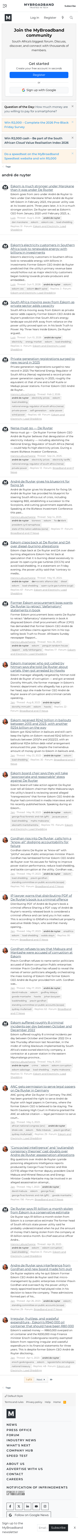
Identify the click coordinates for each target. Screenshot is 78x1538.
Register (39, 75)
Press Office (19, 1430)
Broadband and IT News (25, 533)
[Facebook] (10, 1506)
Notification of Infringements (37, 1487)
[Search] (71, 17)
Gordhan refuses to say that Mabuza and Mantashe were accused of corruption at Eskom (42, 952)
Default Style (15, 1395)
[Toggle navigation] (4, 5)
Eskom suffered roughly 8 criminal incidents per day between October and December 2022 (41, 1026)
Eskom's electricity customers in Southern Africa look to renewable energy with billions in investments (43, 248)
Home (57, 1401)
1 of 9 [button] (29, 1379)
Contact (15, 1474)
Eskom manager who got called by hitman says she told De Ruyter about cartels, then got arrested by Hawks (39, 667)
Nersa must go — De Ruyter (32, 428)
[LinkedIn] (27, 1506)
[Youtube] (36, 1506)
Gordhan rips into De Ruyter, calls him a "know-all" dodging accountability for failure (41, 842)
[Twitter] (18, 1506)
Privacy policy (34, 1401)
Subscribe (58, 1527)
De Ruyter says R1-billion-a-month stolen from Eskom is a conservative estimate (42, 1210)
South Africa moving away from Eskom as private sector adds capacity (42, 304)
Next (40, 1379)
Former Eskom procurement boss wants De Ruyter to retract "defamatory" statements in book (42, 606)
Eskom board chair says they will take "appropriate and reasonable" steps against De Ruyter (39, 776)
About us (16, 1464)
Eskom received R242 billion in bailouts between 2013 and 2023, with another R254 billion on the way (41, 723)
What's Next (19, 1445)
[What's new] (63, 17)
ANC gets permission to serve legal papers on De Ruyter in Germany (43, 1088)
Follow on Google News (32, 1515)
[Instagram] (45, 1506)
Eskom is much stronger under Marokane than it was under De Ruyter (42, 188)
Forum (13, 1435)
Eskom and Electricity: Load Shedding (33, 292)
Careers (15, 1479)
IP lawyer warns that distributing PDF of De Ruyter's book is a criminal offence (41, 897)
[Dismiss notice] (72, 107)
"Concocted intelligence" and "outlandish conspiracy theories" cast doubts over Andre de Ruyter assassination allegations (42, 1151)
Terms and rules (14, 1401)
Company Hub (20, 1450)
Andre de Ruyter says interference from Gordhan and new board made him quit (41, 1267)
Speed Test (17, 1456)
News (12, 1424)
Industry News (21, 1440)
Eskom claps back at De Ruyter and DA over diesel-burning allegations (40, 544)
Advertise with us (25, 1469)
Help (48, 1401)
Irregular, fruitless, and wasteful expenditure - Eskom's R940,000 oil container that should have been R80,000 (42, 1322)
